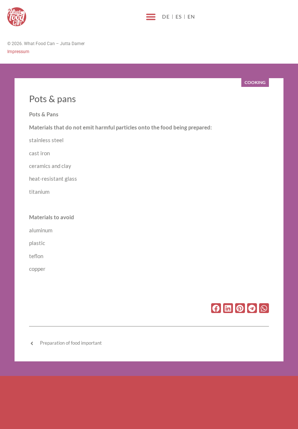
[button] (150, 16)
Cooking (255, 82)
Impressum (18, 51)
